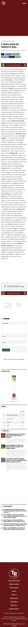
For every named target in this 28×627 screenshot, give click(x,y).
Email (19, 56)
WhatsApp (16, 54)
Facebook (9, 54)
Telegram (5, 56)
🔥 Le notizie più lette (6, 506)
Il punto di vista (10, 41)
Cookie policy (14, 609)
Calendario (14, 598)
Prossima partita (5, 371)
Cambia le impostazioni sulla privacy (14, 613)
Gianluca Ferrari (5, 50)
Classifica (3, 406)
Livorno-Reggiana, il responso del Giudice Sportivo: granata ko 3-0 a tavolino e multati (15, 446)
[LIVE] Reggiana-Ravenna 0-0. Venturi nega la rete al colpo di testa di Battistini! (15, 435)
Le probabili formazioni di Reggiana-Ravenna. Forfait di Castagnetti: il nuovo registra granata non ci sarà (16, 460)
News (14, 591)
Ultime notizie (14, 584)
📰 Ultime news (5, 431)
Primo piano (14, 588)
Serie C (14, 595)
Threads (12, 56)
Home (3, 41)
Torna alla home (14, 581)
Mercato (14, 605)
